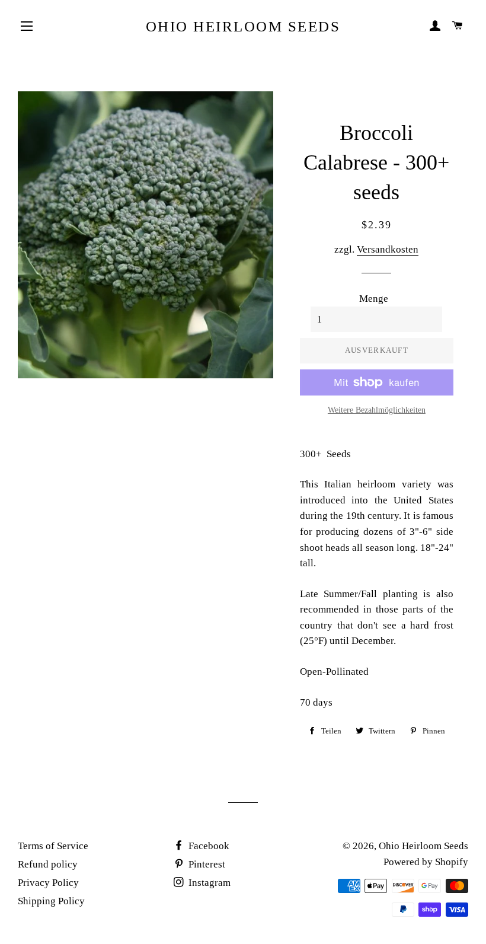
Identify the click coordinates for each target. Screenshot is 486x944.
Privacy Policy (48, 882)
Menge (373, 298)
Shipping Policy (51, 901)
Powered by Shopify (425, 862)
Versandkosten (387, 249)
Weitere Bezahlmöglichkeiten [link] (377, 410)
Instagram (208, 882)
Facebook (207, 845)
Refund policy (48, 864)
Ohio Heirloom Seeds (243, 26)
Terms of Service (53, 845)
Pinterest (205, 864)
